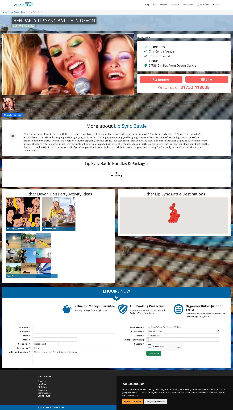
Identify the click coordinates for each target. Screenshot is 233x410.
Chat (208, 79)
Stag (147, 4)
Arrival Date (137, 331)
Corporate (175, 4)
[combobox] (184, 36)
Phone (26, 339)
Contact (216, 4)
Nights (140, 335)
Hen (154, 4)
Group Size (24, 344)
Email (26, 335)
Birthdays (42, 387)
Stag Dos (42, 381)
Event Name (137, 327)
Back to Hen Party (13, 115)
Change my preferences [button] (155, 401)
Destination (23, 348)
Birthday (163, 4)
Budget (134, 339)
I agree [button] (127, 401)
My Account (204, 4)
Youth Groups (44, 393)
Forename (24, 327)
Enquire (163, 79)
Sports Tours (188, 4)
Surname (25, 331)
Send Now (154, 353)
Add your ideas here (19, 352)
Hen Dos (42, 384)
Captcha (139, 344)
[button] (169, 221)
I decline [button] (137, 401)
